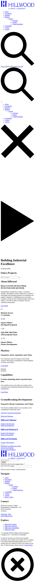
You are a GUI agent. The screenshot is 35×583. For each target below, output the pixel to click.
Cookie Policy (28, 545)
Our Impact (8, 13)
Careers (7, 29)
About (7, 12)
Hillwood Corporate (11, 526)
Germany (15, 20)
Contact (7, 27)
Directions (4, 514)
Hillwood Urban (10, 529)
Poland (14, 22)
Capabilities (8, 26)
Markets (7, 17)
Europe (11, 19)
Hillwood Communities (12, 528)
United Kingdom (17, 24)
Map (9, 514)
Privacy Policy (9, 497)
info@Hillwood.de (6, 516)
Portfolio (7, 15)
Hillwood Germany (11, 524)
